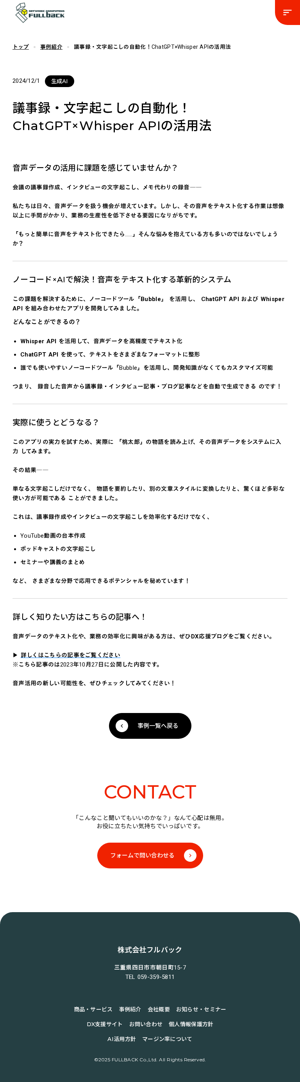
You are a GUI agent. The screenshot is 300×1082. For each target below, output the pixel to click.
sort (287, 12)
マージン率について (167, 1039)
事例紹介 (51, 47)
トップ (20, 47)
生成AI (59, 81)
